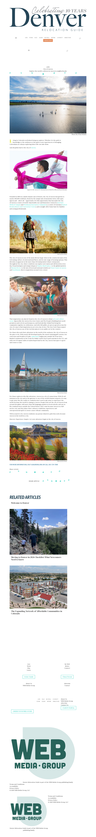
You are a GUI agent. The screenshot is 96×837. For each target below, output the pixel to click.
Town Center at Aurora (58, 268)
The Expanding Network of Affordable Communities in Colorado (36, 612)
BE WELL (48, 699)
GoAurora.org (36, 465)
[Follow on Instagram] (49, 657)
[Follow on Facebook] (46, 657)
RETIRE (49, 701)
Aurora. (33, 148)
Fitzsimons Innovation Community (35, 205)
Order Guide (28, 677)
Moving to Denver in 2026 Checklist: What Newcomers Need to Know (36, 558)
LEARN (43, 701)
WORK (38, 701)
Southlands (16, 270)
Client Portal (67, 677)
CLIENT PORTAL (68, 708)
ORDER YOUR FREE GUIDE (22, 711)
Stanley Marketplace (44, 266)
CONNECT (55, 699)
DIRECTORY (56, 701)
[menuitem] (26, 37)
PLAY (43, 699)
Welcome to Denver (20, 502)
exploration (35, 336)
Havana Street (16, 268)
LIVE (39, 699)
